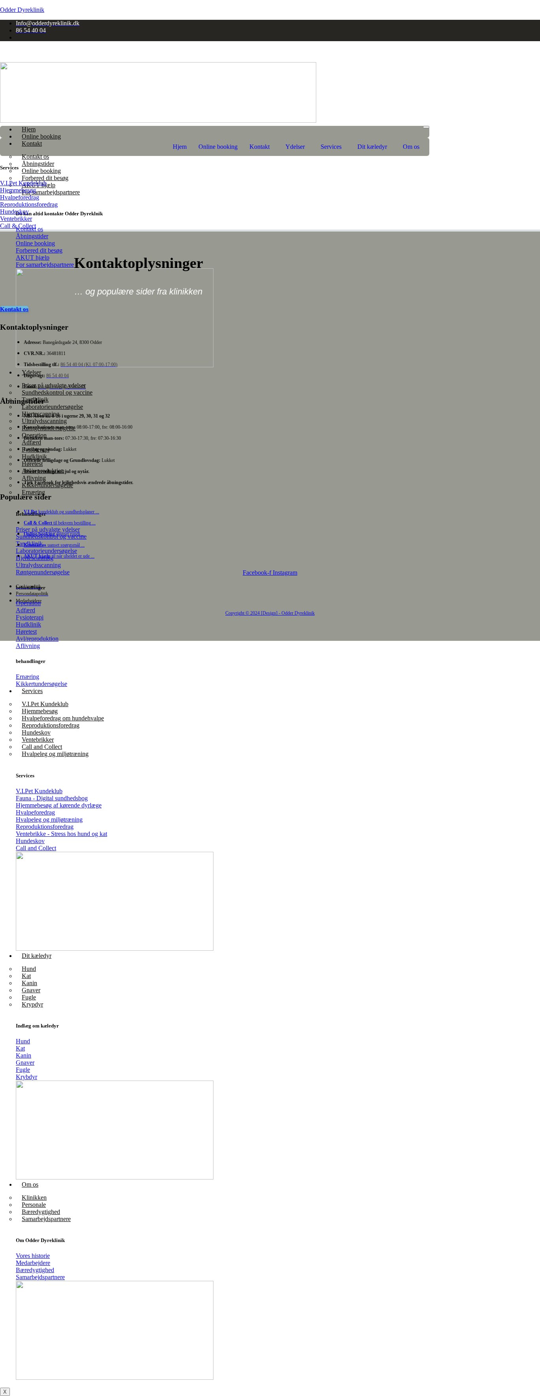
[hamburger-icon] (426, 127)
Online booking (41, 136)
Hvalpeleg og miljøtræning (55, 753)
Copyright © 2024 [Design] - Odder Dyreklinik (270, 613)
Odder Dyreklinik (22, 9)
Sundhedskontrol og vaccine (57, 392)
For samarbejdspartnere (51, 192)
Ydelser (295, 146)
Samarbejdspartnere (46, 1219)
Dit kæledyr (36, 955)
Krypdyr (32, 1004)
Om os (30, 1184)
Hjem (29, 129)
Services (32, 691)
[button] (261, 147)
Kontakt (259, 146)
